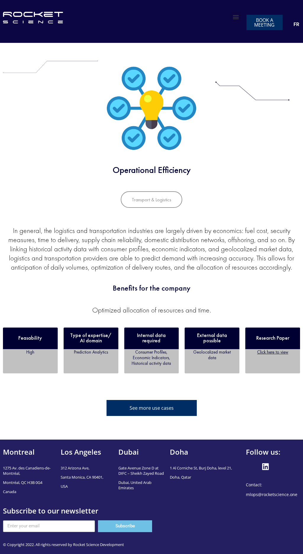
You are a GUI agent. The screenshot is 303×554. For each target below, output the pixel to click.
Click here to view (272, 352)
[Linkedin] (266, 467)
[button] (236, 17)
